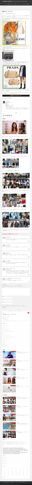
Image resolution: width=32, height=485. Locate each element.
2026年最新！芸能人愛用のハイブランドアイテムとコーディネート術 (15, 1)
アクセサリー (6, 325)
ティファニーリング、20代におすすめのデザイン (10, 441)
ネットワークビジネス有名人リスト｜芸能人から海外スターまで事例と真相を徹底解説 (22, 432)
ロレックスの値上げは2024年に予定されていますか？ (10, 442)
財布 (5, 344)
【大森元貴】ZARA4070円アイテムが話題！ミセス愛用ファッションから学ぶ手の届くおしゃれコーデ (22, 352)
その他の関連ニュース (7, 329)
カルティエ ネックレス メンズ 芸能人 (16, 452)
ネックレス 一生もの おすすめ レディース (7, 451)
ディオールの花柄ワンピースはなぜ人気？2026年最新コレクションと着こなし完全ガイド (22, 361)
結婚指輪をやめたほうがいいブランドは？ (14, 453)
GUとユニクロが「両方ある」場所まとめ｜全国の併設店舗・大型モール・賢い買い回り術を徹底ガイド (22, 415)
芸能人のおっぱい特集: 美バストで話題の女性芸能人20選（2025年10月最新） (22, 406)
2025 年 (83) (5, 458)
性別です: (7, 104)
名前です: (7, 102)
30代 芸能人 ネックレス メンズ (6, 453)
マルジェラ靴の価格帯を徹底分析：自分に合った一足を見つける (12, 443)
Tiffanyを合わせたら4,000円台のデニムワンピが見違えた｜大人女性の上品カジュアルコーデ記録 (22, 369)
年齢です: (7, 103)
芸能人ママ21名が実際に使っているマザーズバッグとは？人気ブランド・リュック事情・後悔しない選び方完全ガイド (15, 191)
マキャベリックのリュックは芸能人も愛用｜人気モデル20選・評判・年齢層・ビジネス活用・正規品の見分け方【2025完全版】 (15, 230)
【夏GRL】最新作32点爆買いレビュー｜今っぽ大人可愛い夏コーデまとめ (22, 386)
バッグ (15, 13)
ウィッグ (5, 327)
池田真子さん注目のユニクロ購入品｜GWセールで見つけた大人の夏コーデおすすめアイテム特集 (14, 136)
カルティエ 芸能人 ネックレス (24, 452)
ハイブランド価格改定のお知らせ (8, 331)
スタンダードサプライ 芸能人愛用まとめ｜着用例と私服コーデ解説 (10, 170)
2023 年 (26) (5, 461)
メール (3, 299)
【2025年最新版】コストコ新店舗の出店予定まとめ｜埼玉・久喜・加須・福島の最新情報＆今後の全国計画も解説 (22, 423)
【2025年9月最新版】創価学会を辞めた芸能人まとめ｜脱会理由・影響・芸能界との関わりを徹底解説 (22, 398)
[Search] (28, 312)
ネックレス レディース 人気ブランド (16, 451)
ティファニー (14, 368)
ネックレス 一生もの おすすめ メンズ (7, 452)
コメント (3, 287)
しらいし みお (4, 13)
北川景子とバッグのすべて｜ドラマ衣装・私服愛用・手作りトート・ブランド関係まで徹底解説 (14, 209)
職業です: (7, 105)
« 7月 (3, 477)
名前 (3, 296)
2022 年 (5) (5, 463)
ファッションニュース (13, 351)
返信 (28, 274)
